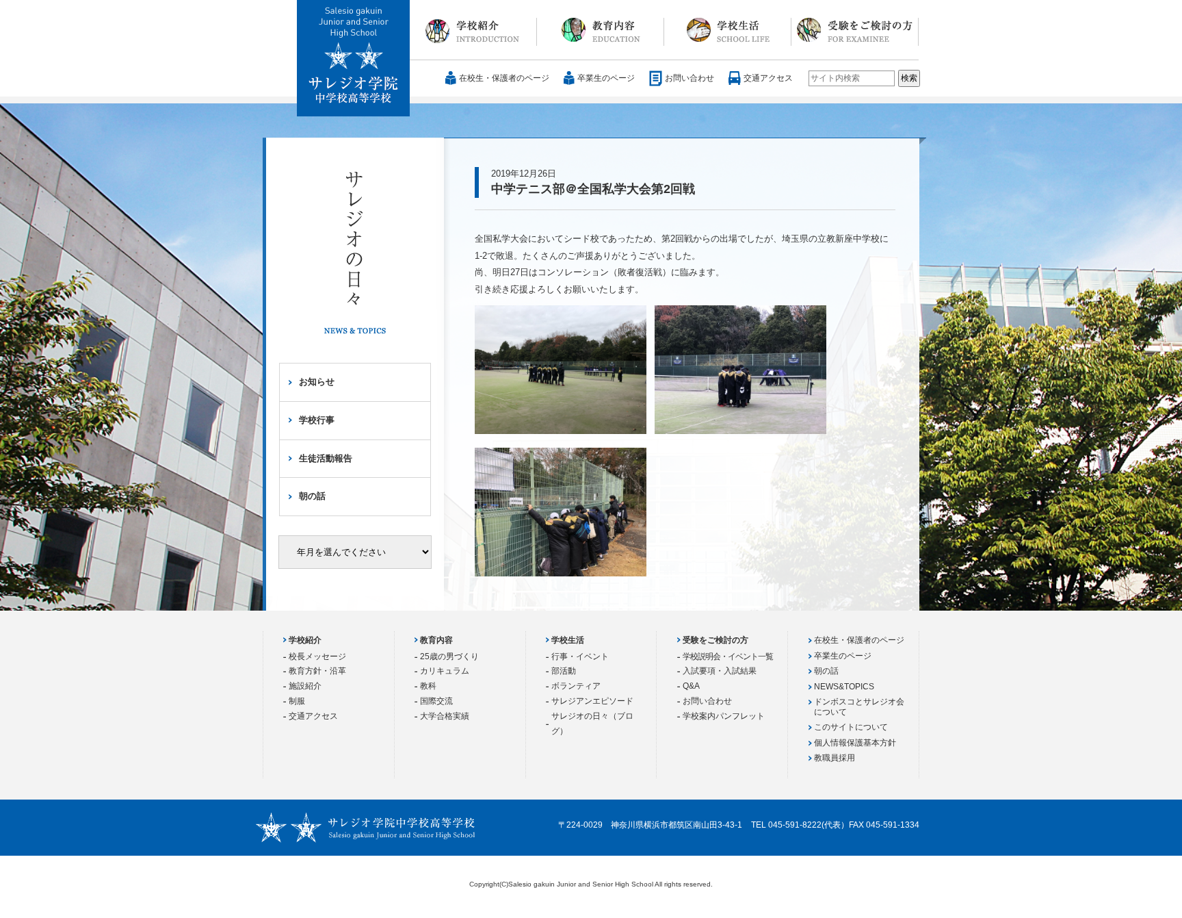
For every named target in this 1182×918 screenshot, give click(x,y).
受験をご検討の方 (855, 30)
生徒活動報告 (325, 458)
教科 (428, 686)
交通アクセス (768, 78)
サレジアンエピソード (592, 701)
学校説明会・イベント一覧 (728, 656)
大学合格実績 (444, 716)
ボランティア (576, 686)
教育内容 (600, 30)
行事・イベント (580, 656)
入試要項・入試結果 (720, 671)
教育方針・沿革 (317, 671)
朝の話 (312, 496)
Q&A (691, 686)
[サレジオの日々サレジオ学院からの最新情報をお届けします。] (355, 262)
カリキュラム (444, 671)
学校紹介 (473, 30)
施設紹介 (305, 686)
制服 (297, 701)
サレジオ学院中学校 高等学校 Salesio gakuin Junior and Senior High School (354, 59)
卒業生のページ (606, 78)
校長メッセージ (317, 656)
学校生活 (727, 30)
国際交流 (436, 701)
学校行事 (316, 420)
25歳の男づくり (449, 656)
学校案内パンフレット (724, 716)
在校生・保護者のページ (504, 78)
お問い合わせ (689, 78)
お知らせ (316, 382)
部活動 (563, 671)
